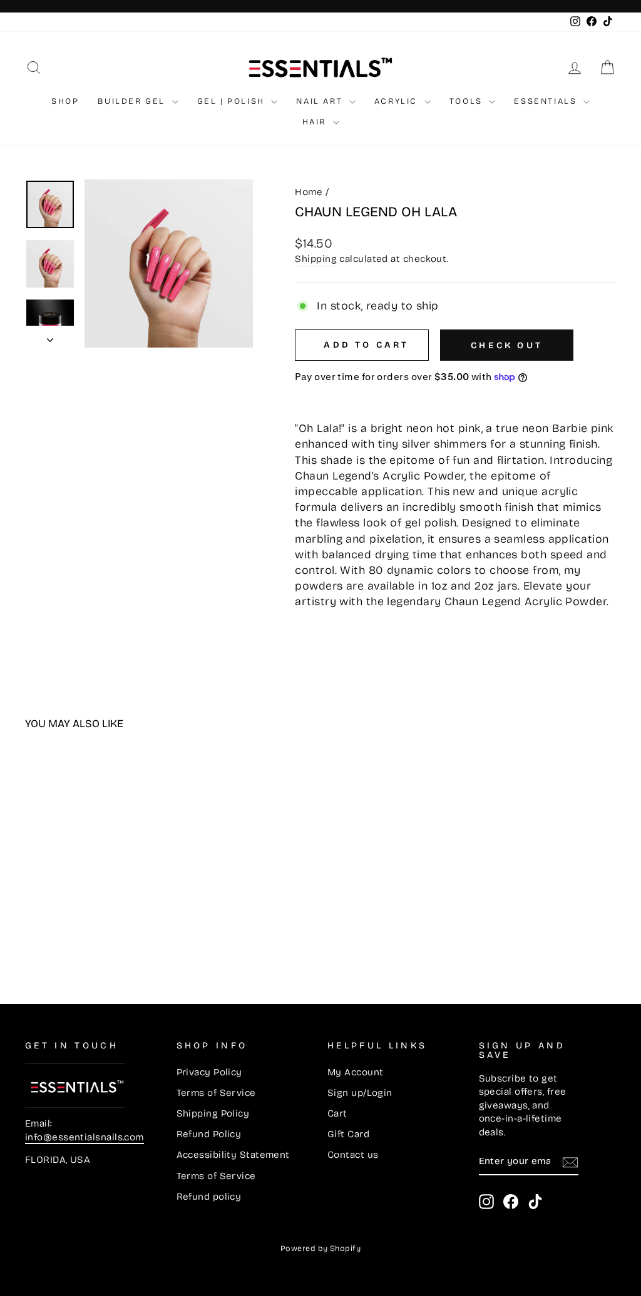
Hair (316, 122)
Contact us (353, 1154)
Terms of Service (216, 1092)
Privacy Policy (209, 1072)
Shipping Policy (213, 1113)
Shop (65, 101)
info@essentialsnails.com (84, 1137)
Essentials (547, 101)
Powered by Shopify (320, 1248)
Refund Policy (209, 1134)
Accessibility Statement (233, 1154)
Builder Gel (133, 101)
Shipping (316, 258)
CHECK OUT (507, 345)
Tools (467, 101)
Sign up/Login (359, 1092)
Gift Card (348, 1134)
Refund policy (209, 1196)
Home (308, 192)
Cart (337, 1113)
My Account (355, 1072)
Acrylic (397, 101)
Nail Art (321, 101)
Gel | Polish (233, 101)
